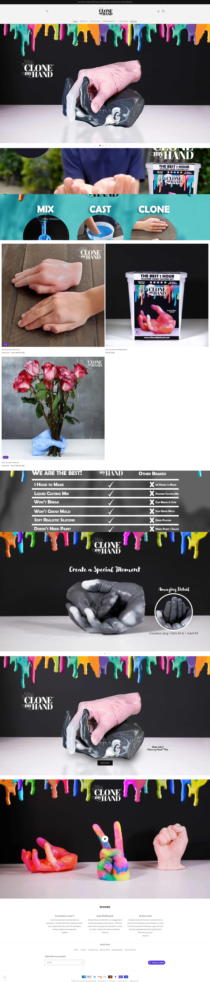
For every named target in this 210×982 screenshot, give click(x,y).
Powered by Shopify (90, 981)
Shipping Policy (117, 950)
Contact (83, 950)
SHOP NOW (105, 763)
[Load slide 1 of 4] (100, 145)
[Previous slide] (94, 145)
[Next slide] (115, 145)
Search (76, 950)
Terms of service (122, 981)
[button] (47, 11)
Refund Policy (105, 950)
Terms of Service (130, 950)
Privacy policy (112, 981)
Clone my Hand (80, 981)
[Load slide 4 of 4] (110, 145)
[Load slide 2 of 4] (103, 145)
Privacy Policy (93, 950)
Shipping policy (134, 981)
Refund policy (102, 981)
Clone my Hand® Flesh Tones (11, 349)
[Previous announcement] (45, 2)
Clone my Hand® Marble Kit (10, 462)
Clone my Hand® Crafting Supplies (116, 349)
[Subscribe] (81, 962)
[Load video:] (105, 839)
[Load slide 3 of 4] (106, 145)
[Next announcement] (164, 2)
